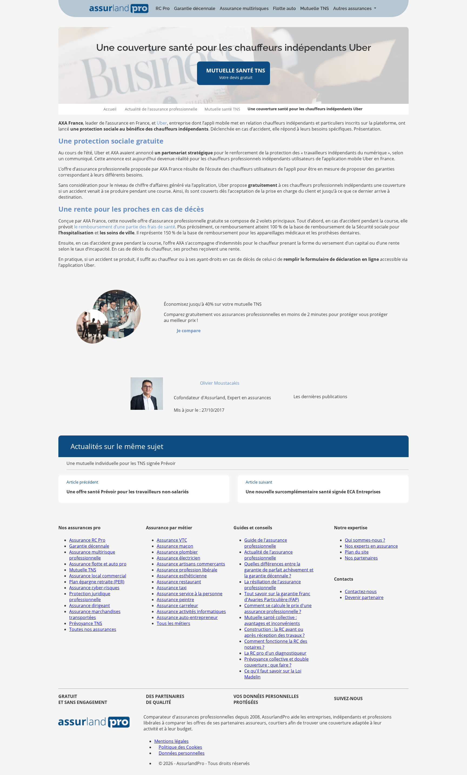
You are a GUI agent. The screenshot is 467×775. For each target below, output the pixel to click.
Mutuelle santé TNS (222, 109)
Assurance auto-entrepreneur (187, 617)
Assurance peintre (175, 600)
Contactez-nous (361, 591)
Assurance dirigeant (89, 605)
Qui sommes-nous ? (365, 540)
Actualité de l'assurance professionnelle (161, 109)
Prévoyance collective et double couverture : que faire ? (276, 662)
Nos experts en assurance (371, 546)
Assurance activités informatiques (191, 611)
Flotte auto (284, 8)
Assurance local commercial (97, 576)
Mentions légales (171, 741)
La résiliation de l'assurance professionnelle (272, 585)
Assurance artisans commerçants (191, 564)
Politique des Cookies (180, 747)
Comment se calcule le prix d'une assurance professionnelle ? (278, 608)
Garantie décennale (194, 8)
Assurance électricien (178, 558)
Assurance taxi (171, 588)
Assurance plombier (177, 552)
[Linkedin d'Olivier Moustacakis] (243, 383)
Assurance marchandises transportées (95, 614)
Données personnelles (182, 753)
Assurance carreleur (177, 605)
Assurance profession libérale (187, 570)
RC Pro (163, 8)
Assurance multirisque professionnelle (92, 555)
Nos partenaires (361, 558)
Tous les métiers (173, 623)
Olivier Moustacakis (220, 383)
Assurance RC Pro (87, 540)
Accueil (110, 109)
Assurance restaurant (179, 582)
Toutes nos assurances (92, 629)
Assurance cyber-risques (94, 588)
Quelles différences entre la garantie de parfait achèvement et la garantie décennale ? (278, 570)
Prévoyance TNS (85, 623)
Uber (162, 123)
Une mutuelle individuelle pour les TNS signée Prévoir (121, 463)
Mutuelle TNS (314, 8)
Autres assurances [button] (353, 8)
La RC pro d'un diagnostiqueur (275, 653)
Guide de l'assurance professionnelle (265, 543)
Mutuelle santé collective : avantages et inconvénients (272, 620)
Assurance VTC (172, 540)
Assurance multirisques (244, 8)
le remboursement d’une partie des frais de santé (124, 227)
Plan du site (357, 552)
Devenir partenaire (364, 597)
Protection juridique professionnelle (89, 597)
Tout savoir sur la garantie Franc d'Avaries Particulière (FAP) (277, 597)
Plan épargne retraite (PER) (96, 582)
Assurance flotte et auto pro (97, 564)
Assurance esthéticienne (182, 576)
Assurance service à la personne (189, 594)
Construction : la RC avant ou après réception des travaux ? (274, 632)
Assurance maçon (175, 546)
